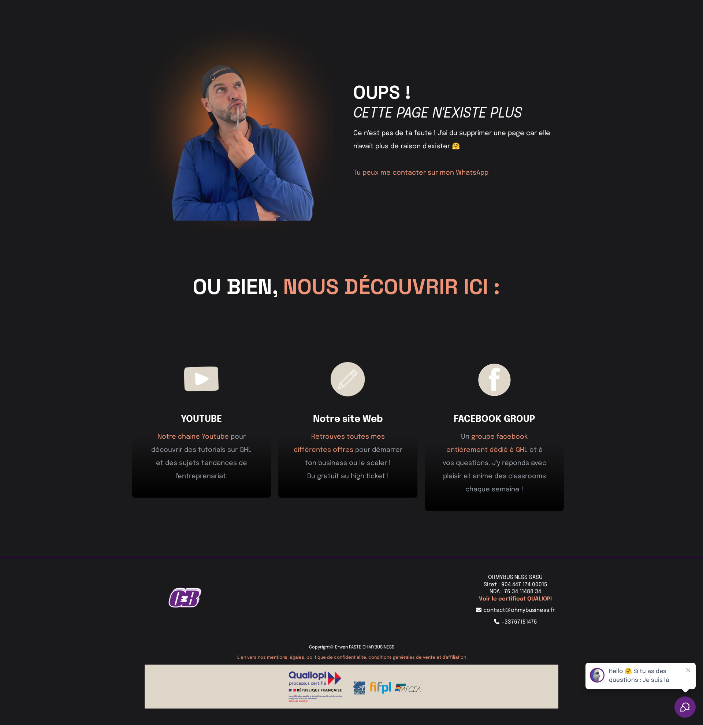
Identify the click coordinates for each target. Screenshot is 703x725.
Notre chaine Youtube (193, 437)
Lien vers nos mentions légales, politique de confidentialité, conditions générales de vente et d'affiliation (351, 657)
